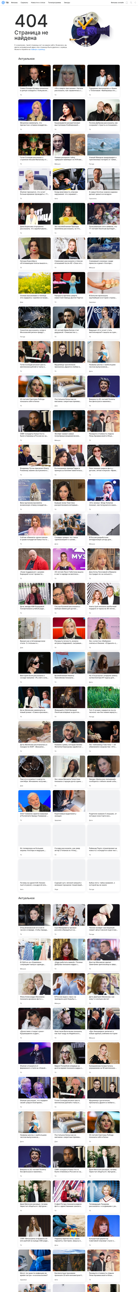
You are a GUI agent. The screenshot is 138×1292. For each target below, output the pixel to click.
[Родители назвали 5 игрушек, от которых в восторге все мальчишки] (103, 806)
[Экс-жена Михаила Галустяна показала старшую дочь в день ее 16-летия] (69, 772)
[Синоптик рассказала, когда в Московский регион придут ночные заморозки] (34, 323)
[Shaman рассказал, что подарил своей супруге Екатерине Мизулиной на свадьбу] (34, 1196)
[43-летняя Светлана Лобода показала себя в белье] (34, 392)
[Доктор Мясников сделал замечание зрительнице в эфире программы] (103, 1058)
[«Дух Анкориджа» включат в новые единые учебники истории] (103, 1127)
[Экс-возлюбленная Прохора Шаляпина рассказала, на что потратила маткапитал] (69, 219)
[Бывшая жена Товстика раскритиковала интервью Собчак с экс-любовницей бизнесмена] (69, 495)
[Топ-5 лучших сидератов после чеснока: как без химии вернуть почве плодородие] (103, 703)
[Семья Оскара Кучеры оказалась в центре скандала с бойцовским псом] (34, 81)
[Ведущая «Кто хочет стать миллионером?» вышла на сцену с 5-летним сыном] (103, 323)
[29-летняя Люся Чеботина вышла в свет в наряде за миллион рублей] (69, 564)
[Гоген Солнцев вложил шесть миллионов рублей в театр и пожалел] (34, 357)
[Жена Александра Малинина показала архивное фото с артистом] (34, 1093)
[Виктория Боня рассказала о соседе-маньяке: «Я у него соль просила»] (34, 668)
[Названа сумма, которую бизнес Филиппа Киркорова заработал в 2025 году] (69, 737)
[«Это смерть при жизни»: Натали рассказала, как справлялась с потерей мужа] (69, 81)
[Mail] (3, 2)
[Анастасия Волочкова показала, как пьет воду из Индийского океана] (69, 1127)
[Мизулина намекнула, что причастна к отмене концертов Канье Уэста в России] (34, 115)
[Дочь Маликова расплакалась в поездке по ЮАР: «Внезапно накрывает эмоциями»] (34, 737)
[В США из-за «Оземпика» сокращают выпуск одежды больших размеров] (34, 1058)
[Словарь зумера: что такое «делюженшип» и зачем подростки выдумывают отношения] (69, 530)
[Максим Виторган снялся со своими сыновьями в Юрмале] (103, 910)
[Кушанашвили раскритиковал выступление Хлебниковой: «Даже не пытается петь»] (69, 115)
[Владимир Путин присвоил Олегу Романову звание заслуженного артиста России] (34, 461)
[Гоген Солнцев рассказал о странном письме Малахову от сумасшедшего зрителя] (34, 150)
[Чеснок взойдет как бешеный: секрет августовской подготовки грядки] (103, 1024)
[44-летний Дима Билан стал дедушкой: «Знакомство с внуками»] (69, 323)
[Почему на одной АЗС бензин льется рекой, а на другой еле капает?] (34, 875)
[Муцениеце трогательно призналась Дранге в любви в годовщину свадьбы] (69, 357)
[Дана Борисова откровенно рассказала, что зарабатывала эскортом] (34, 219)
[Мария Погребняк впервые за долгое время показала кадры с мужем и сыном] (69, 1162)
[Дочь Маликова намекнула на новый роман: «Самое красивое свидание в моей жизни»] (34, 703)
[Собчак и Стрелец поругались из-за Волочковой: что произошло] (34, 979)
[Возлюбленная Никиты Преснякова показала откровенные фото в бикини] (69, 668)
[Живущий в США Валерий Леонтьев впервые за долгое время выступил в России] (69, 703)
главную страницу (38, 49)
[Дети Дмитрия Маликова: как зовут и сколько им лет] (103, 1093)
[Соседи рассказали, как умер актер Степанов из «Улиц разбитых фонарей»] (69, 841)
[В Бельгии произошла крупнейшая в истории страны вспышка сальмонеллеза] (103, 288)
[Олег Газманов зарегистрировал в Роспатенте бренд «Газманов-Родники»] (34, 806)
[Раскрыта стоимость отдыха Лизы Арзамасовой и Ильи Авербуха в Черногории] (103, 426)
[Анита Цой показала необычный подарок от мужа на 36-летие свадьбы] (103, 599)
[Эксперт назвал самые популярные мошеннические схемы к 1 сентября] (69, 426)
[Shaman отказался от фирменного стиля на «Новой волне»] (34, 1162)
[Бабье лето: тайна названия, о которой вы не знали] (103, 875)
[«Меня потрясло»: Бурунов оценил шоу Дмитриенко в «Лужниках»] (34, 910)
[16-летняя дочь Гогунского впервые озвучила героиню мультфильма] (103, 944)
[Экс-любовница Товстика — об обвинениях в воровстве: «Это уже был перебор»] (103, 737)
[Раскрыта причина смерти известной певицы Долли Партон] (69, 288)
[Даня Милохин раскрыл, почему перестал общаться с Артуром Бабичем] (103, 1266)
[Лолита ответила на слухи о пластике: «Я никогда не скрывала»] (69, 979)
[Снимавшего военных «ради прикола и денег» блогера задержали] (103, 253)
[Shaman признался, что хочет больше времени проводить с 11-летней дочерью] (34, 184)
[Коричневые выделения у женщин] (69, 806)
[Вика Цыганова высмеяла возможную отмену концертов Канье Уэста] (34, 495)
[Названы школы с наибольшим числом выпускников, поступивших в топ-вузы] (103, 357)
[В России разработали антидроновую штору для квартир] (103, 530)
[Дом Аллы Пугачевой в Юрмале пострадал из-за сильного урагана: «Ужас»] (103, 564)
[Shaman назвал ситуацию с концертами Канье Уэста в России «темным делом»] (69, 944)
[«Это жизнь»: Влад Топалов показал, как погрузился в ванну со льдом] (103, 495)
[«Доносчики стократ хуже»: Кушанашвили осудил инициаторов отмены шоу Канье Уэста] (34, 1127)
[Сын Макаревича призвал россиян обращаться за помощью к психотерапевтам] (69, 1024)
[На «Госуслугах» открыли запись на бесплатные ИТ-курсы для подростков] (103, 668)
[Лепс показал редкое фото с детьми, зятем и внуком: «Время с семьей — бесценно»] (103, 461)
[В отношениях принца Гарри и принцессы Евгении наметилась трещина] (69, 461)
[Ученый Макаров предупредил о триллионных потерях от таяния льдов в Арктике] (103, 150)
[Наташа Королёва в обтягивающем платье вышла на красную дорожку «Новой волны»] (34, 253)
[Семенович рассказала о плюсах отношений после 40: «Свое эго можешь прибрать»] (69, 253)
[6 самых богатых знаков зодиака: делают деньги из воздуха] (103, 184)
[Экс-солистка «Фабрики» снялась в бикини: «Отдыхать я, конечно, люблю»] (103, 633)
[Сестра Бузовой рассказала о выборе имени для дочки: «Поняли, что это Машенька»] (69, 599)
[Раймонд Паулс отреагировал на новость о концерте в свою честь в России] (103, 841)
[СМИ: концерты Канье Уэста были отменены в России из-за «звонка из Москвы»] (34, 426)
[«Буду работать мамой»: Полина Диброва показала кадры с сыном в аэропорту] (69, 1058)
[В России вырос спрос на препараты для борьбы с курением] (69, 1093)
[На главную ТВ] (7, 2)
